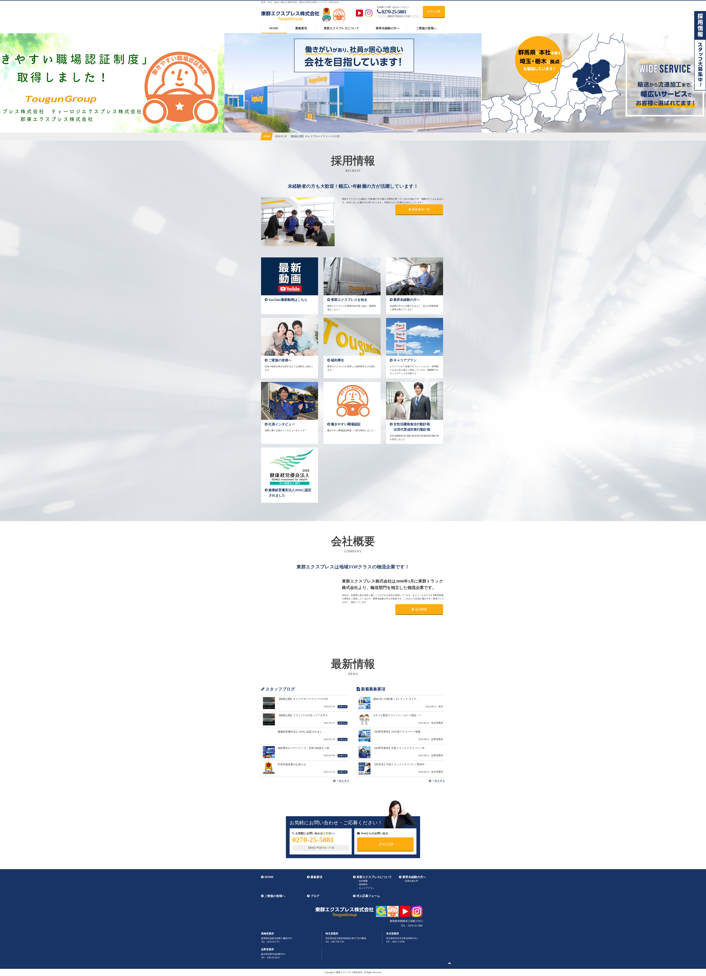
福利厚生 (363, 884)
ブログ (315, 895)
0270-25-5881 (393, 12)
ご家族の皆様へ (426, 28)
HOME (274, 28)
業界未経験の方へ (387, 28)
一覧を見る (342, 781)
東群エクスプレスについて (341, 28)
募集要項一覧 (421, 209)
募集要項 (301, 28)
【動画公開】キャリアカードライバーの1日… (315, 136)
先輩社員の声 (411, 881)
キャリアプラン (366, 888)
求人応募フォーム (368, 895)
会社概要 (421, 609)
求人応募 (435, 11)
